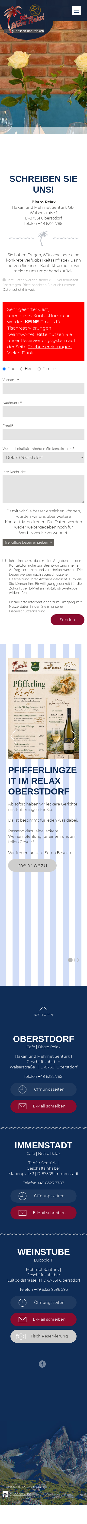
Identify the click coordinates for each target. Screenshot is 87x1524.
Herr (29, 369)
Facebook (42, 1364)
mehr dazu (32, 865)
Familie (49, 369)
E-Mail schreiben (49, 1106)
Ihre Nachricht (14, 472)
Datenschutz (32, 1486)
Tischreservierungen (50, 346)
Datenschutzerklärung (27, 611)
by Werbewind (20, 1494)
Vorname (11, 380)
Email (8, 426)
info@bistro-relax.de (61, 588)
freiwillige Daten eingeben (26, 542)
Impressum (11, 1486)
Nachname (12, 403)
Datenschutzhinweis (19, 290)
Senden (67, 619)
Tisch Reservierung (49, 1336)
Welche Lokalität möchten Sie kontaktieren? (38, 449)
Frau (11, 369)
